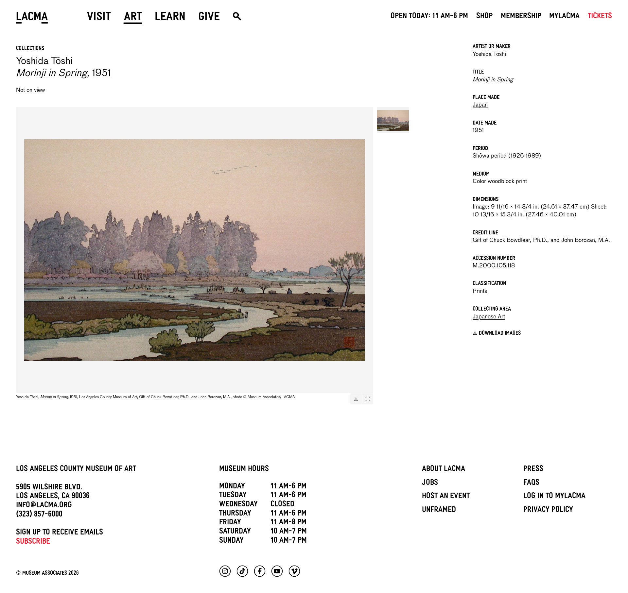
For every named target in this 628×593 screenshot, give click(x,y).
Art (133, 19)
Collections (30, 49)
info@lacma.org (44, 506)
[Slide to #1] (393, 120)
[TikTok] (242, 571)
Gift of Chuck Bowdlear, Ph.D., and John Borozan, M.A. (541, 240)
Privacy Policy (548, 510)
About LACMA (443, 470)
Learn (170, 19)
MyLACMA (564, 17)
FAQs (531, 483)
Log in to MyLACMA (554, 497)
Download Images (500, 334)
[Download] (355, 398)
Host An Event (446, 497)
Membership (521, 17)
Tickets (600, 17)
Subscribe (33, 542)
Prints (480, 291)
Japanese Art (489, 317)
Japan (480, 105)
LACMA (32, 19)
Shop (484, 17)
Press (533, 470)
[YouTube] (277, 571)
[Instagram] (225, 571)
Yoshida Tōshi (489, 54)
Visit (99, 19)
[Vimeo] (294, 571)
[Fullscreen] (367, 398)
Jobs (430, 483)
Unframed (439, 510)
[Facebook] (260, 571)
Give (209, 19)
